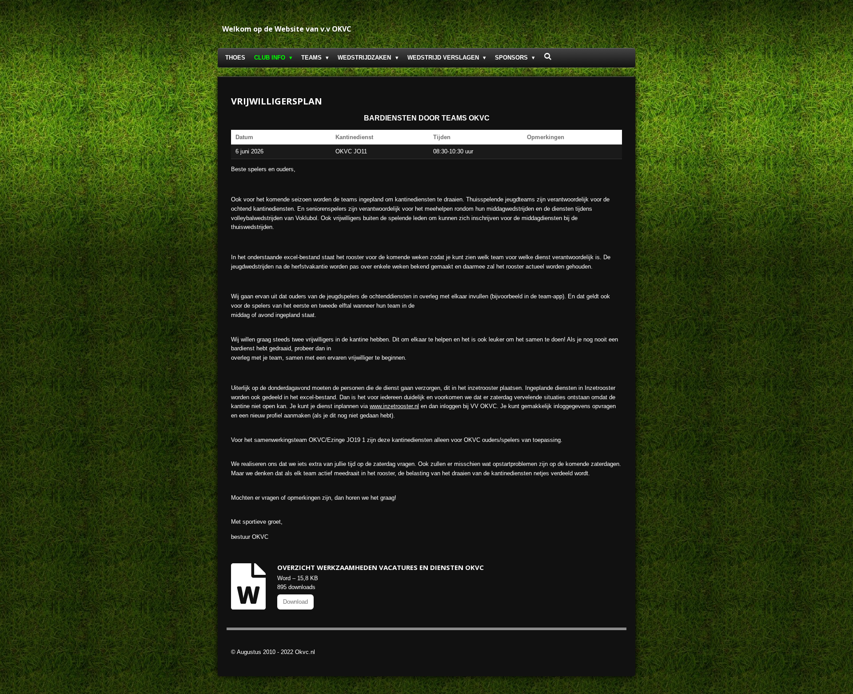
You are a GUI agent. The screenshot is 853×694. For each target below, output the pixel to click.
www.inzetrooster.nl (394, 406)
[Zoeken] (547, 57)
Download (295, 601)
